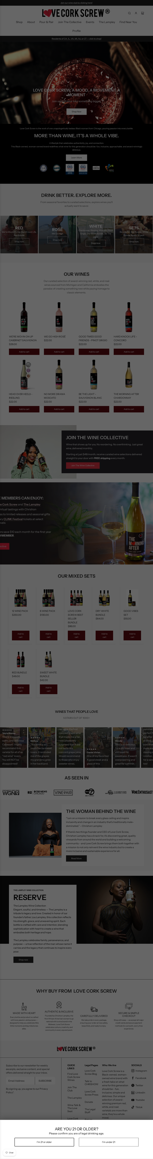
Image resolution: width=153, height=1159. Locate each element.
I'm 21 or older (44, 1141)
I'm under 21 (108, 1141)
